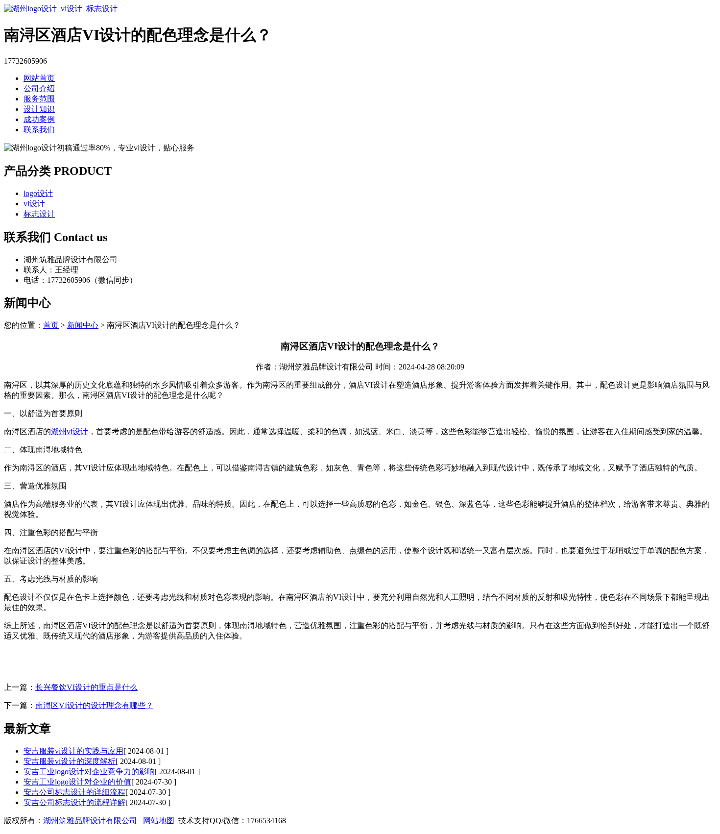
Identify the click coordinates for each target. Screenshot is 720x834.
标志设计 (39, 214)
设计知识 (39, 109)
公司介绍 (39, 88)
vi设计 (34, 203)
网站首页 (39, 78)
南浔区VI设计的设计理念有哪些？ (94, 705)
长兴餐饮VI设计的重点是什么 (86, 687)
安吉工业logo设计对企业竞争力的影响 (89, 771)
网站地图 (158, 820)
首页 (51, 325)
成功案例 (39, 119)
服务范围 (39, 99)
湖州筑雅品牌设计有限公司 (90, 820)
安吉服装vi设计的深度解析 (70, 761)
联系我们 (39, 129)
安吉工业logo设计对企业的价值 (77, 782)
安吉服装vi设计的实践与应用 (73, 751)
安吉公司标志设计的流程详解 (74, 802)
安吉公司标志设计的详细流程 (74, 792)
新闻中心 (82, 325)
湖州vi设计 (69, 431)
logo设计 (38, 193)
